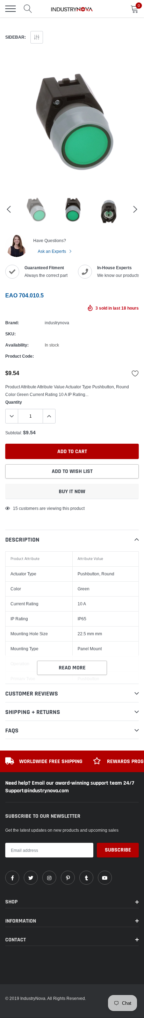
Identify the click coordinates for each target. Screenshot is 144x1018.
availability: (17, 345)
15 (15, 508)
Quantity (13, 402)
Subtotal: (13, 432)
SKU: (10, 333)
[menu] (10, 8)
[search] (28, 8)
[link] (12, 878)
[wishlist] (135, 373)
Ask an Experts (52, 251)
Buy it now (72, 491)
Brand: (12, 322)
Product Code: (19, 356)
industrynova (57, 322)
